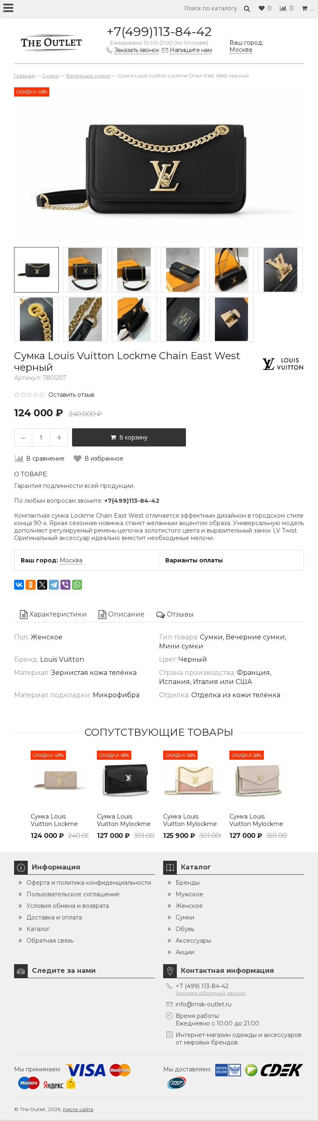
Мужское (189, 894)
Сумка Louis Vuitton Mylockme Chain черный (124, 824)
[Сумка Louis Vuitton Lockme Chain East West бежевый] (60, 780)
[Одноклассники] (31, 585)
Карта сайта (78, 1109)
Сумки (185, 917)
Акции (185, 952)
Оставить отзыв (71, 394)
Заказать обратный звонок (211, 993)
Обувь (185, 929)
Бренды (188, 882)
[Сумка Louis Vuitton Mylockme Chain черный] (126, 780)
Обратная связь (49, 940)
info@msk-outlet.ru (203, 1004)
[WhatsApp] (77, 585)
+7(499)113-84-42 (159, 31)
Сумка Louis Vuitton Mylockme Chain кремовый (256, 824)
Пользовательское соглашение (73, 894)
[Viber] (65, 585)
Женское (189, 906)
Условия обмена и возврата (67, 906)
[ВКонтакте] (19, 585)
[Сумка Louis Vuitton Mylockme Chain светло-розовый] (192, 780)
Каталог (38, 929)
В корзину (131, 437)
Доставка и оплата (54, 917)
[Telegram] (54, 585)
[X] (42, 585)
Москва (71, 560)
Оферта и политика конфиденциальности (88, 882)
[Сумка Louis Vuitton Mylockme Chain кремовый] (258, 780)
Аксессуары (193, 940)
